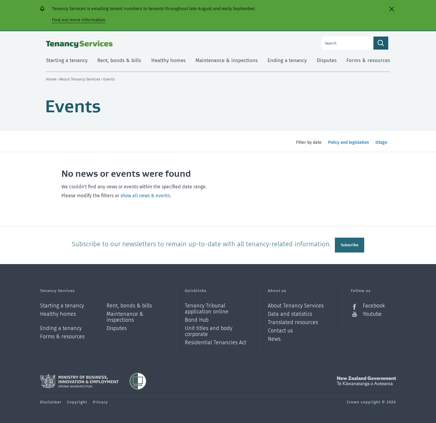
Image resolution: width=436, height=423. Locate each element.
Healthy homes (58, 314)
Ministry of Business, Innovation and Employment (79, 381)
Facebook (374, 306)
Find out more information (79, 20)
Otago (382, 146)
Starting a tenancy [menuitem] (66, 60)
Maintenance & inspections (124, 317)
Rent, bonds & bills (129, 306)
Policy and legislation (348, 146)
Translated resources (293, 322)
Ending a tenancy (61, 328)
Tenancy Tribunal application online (206, 309)
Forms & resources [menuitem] (368, 60)
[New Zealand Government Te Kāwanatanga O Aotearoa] (366, 381)
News (274, 339)
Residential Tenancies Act (215, 342)
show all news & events (145, 195)
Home (51, 79)
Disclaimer (50, 402)
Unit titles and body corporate (208, 331)
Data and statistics (290, 314)
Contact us (280, 331)
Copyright (77, 402)
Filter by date (309, 142)
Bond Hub (197, 320)
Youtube (372, 314)
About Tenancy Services (80, 79)
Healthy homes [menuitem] (168, 60)
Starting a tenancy (62, 306)
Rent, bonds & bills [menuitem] (119, 60)
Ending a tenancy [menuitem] (287, 60)
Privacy (100, 402)
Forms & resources (62, 337)
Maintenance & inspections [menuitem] (226, 60)
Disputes (116, 328)
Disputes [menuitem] (327, 60)
